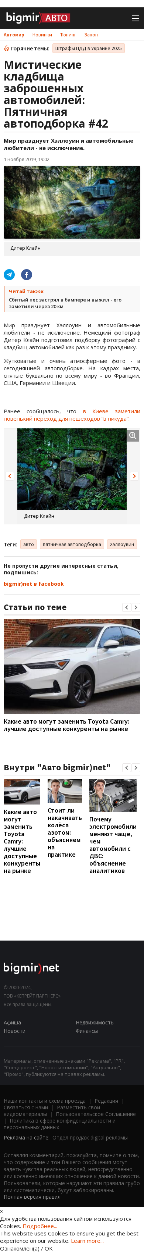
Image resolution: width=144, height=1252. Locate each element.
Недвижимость (95, 1022)
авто (28, 544)
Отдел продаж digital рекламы (90, 1137)
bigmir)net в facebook (34, 583)
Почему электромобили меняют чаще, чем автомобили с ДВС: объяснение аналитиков (113, 845)
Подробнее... (40, 1226)
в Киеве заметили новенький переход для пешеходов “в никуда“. (72, 414)
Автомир (14, 34)
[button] (9, 476)
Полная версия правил (32, 1196)
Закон (91, 34)
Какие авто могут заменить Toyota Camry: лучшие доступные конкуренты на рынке (66, 725)
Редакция (106, 1100)
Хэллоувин (122, 544)
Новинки (42, 34)
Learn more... (87, 1240)
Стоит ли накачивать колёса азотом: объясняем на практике (65, 832)
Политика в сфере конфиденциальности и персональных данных (60, 1124)
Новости (14, 1030)
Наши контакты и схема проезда (45, 1100)
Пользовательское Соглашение (96, 1113)
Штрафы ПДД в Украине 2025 (88, 48)
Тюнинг (68, 34)
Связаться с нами (26, 1107)
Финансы (87, 1030)
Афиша (12, 1022)
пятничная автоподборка (72, 544)
